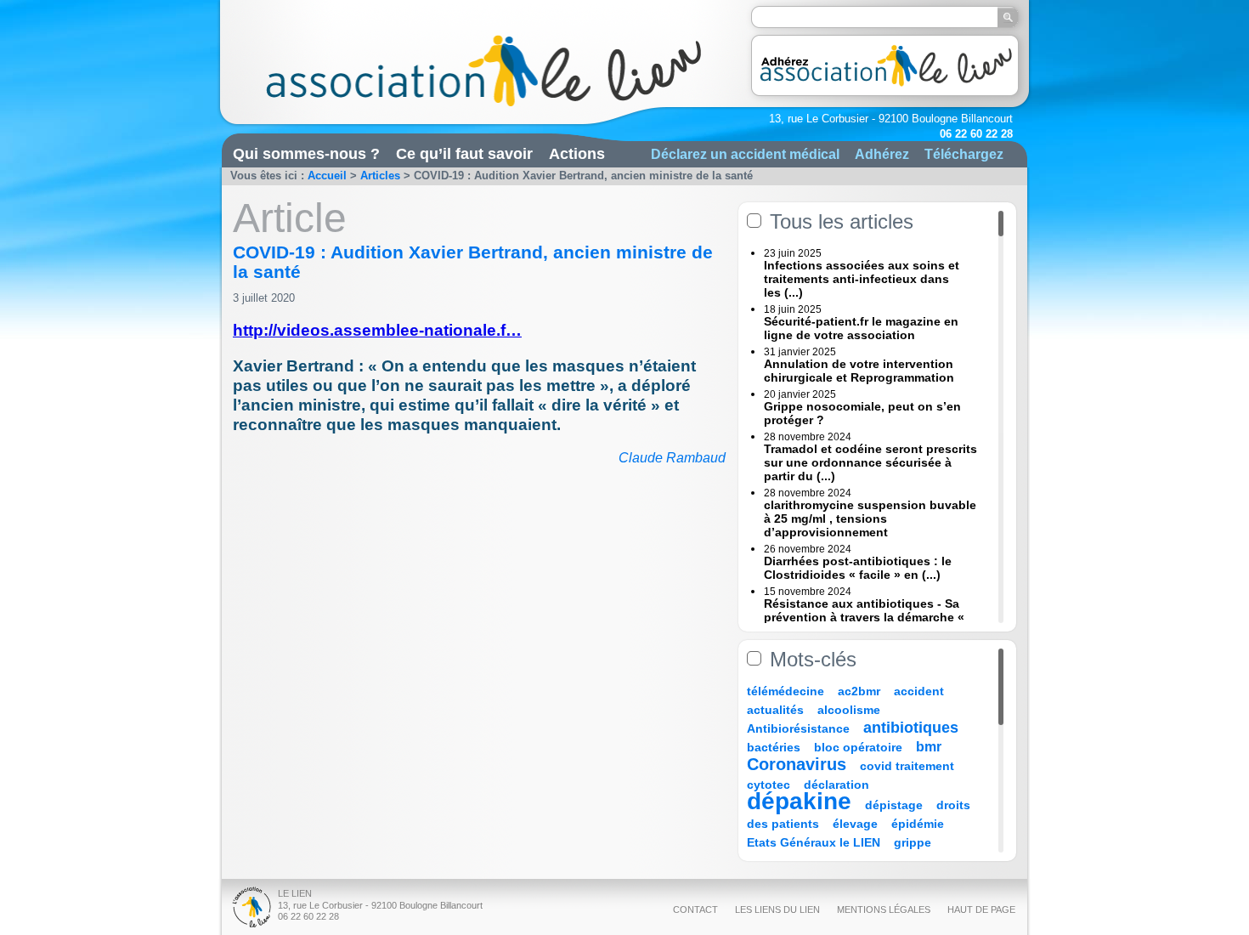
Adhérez (882, 154)
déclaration (836, 784)
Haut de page (981, 909)
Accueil (327, 175)
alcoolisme (848, 710)
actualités (775, 710)
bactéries (773, 747)
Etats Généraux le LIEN (813, 842)
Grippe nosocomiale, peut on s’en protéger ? (862, 413)
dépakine (799, 801)
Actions (577, 153)
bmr (928, 747)
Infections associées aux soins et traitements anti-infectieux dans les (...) (861, 278)
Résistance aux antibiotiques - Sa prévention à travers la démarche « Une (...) (864, 617)
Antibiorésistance (798, 728)
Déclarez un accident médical (745, 154)
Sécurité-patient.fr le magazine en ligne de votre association (861, 328)
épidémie (917, 823)
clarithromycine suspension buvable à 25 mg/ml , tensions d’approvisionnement (870, 518)
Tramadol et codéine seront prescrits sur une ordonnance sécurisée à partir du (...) (870, 462)
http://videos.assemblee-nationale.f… (377, 330)
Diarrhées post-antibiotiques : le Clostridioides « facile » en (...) (858, 567)
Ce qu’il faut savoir (464, 153)
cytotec (768, 784)
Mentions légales (883, 909)
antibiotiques (910, 727)
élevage (855, 823)
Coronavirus (799, 764)
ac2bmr (859, 691)
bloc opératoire (858, 747)
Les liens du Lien (777, 909)
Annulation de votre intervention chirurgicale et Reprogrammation (859, 370)
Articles (380, 175)
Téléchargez (963, 154)
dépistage (894, 805)
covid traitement (907, 766)
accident (919, 691)
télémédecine (785, 691)
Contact (695, 909)
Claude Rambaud (672, 457)
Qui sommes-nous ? (306, 153)
